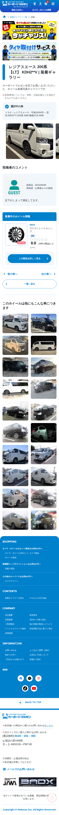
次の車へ (46, 274)
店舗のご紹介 (35, 659)
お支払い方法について (39, 655)
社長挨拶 (9, 620)
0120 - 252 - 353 (24, 735)
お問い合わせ (10, 650)
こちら (50, 725)
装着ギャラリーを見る (14, 598)
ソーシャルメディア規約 (15, 629)
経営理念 (33, 615)
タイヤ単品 (34, 553)
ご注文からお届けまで (14, 659)
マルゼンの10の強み (38, 598)
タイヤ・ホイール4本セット (17, 553)
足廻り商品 (9, 568)
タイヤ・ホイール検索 (41, 10)
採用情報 (9, 633)
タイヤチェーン (11, 581)
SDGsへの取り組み (38, 620)
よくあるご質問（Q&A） (40, 650)
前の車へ (13, 274)
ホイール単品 (10, 557)
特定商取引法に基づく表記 (41, 629)
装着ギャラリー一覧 (18, 17)
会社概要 (9, 615)
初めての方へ (17, 10)
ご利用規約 (9, 624)
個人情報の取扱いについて (41, 624)
